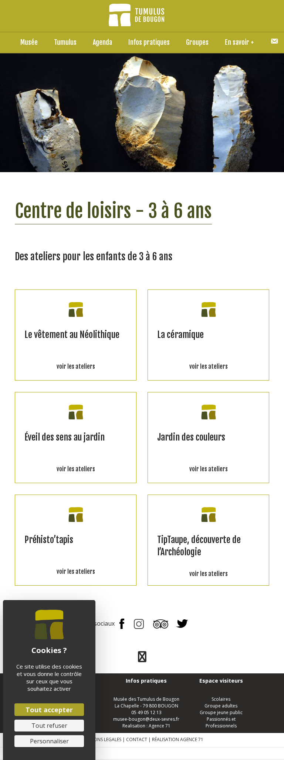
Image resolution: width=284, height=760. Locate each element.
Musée (29, 42)
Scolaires (221, 699)
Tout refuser (49, 726)
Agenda (102, 42)
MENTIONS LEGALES (101, 739)
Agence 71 (159, 726)
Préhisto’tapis (48, 539)
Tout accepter (49, 709)
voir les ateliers (76, 366)
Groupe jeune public (221, 712)
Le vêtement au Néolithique (71, 334)
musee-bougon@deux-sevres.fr (146, 719)
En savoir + (239, 42)
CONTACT (136, 739)
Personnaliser (49, 741)
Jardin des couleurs (191, 437)
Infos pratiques (149, 42)
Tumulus (65, 42)
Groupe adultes (220, 706)
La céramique (180, 334)
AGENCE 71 (191, 739)
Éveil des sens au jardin (64, 437)
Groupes (197, 42)
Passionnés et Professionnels (221, 722)
